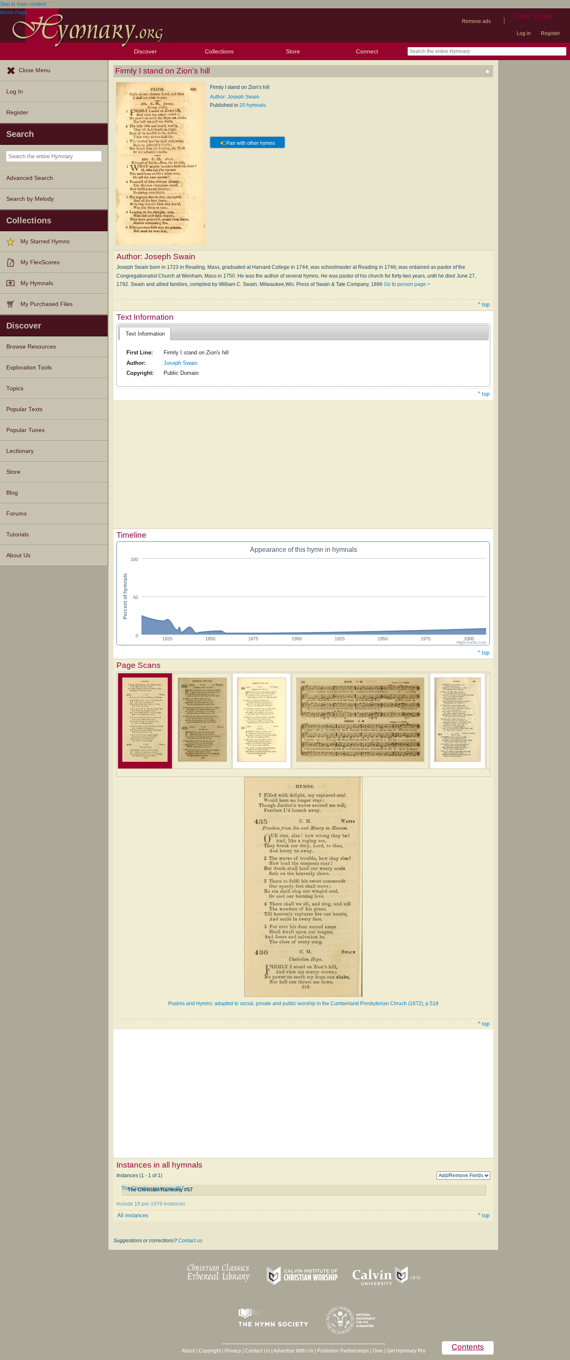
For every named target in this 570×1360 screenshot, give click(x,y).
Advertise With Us (293, 1351)
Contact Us (257, 1351)
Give (378, 1351)
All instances (133, 1215)
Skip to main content (23, 4)
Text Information (145, 334)
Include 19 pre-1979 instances (150, 1204)
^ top (483, 304)
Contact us (190, 1241)
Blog (12, 493)
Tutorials (17, 534)
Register (550, 33)
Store (293, 51)
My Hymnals (36, 283)
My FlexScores (40, 262)
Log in (524, 33)
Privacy (232, 1351)
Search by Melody (30, 199)
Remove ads (476, 21)
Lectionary (20, 451)
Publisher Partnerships (343, 1351)
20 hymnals (253, 105)
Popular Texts (24, 409)
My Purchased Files (46, 304)
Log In (14, 91)
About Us (18, 555)
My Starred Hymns (45, 241)
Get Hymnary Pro (406, 1351)
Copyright (210, 1351)
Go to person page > (407, 284)
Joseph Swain (180, 363)
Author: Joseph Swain (235, 97)
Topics (14, 388)
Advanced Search (29, 178)
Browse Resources (31, 347)
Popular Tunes (25, 430)
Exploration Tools (29, 367)
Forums (16, 514)
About (188, 1351)
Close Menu (34, 70)
